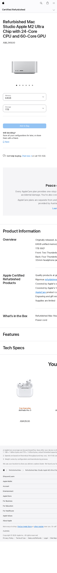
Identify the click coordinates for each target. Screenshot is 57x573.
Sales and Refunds (34, 538)
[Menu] (54, 3)
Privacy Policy (8, 538)
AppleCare (40, 292)
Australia (6, 531)
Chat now (27, 156)
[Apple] (4, 470)
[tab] (16, 85)
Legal (46, 538)
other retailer (39, 527)
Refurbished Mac (15, 470)
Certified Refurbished (13, 9)
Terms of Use (21, 538)
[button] (41, 3)
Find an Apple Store (24, 527)
